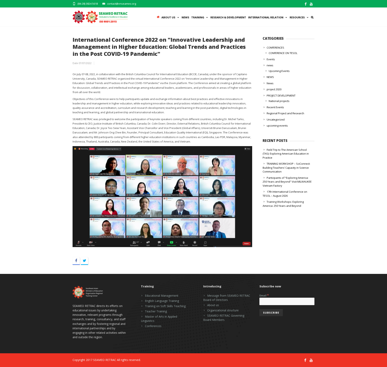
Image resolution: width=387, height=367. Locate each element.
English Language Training (162, 301)
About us (213, 305)
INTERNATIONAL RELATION (265, 17)
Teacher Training (156, 311)
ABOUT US (168, 17)
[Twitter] (84, 261)
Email (264, 295)
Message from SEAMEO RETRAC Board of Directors (226, 298)
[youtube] (311, 4)
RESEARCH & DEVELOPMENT (228, 17)
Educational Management (161, 295)
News (185, 17)
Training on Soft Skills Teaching (165, 306)
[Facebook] (306, 4)
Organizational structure (223, 310)
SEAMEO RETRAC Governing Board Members (223, 318)
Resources (297, 17)
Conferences (153, 326)
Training (197, 17)
